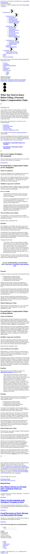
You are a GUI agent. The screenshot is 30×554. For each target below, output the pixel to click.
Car (4, 130)
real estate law (5, 467)
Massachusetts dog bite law (7, 372)
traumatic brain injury (21, 132)
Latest (7, 72)
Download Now (4, 162)
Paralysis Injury (12, 29)
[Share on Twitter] (4, 88)
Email (4, 527)
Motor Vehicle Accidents (14, 36)
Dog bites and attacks (8, 126)
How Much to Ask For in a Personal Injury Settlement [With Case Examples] (13, 488)
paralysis (14, 132)
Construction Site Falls (14, 42)
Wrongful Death (12, 27)
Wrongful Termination (14, 22)
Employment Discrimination (9, 65)
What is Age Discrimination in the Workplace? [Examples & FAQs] (13, 501)
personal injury (25, 117)
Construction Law (10, 40)
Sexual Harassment (13, 20)
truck (6, 130)
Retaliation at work (13, 18)
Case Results (6, 50)
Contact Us (3, 6)
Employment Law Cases (11, 51)
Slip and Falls (12, 31)
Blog (4, 55)
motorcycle (11, 130)
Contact (5, 547)
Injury (4, 66)
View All (5, 63)
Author (7, 73)
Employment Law (10, 16)
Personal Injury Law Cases (12, 53)
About (4, 54)
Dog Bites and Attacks (14, 32)
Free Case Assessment (8, 56)
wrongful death (4, 133)
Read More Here (4, 2)
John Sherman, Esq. (5, 107)
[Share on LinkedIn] (4, 91)
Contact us (13, 453)
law (3, 239)
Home (4, 541)
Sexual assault (6, 127)
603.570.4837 (26, 5)
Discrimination (12, 17)
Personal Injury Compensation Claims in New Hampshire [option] (13, 79)
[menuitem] (16, 28)
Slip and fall (6, 125)
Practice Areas (6, 12)
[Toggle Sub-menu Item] (12, 11)
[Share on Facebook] (4, 85)
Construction (6, 64)
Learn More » (18, 473)
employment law (16, 466)
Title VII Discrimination (14, 21)
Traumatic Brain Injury (14, 30)
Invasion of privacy (7, 128)
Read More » (3, 497)
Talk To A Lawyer (11, 480)
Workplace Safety (13, 44)
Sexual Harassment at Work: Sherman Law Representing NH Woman (14, 514)
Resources (5, 545)
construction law (24, 466)
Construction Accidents (14, 41)
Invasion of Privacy (13, 35)
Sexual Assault (12, 34)
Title (7, 74)
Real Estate (8, 45)
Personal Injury (9, 26)
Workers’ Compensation (11, 46)
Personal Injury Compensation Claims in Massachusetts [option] (13, 81)
